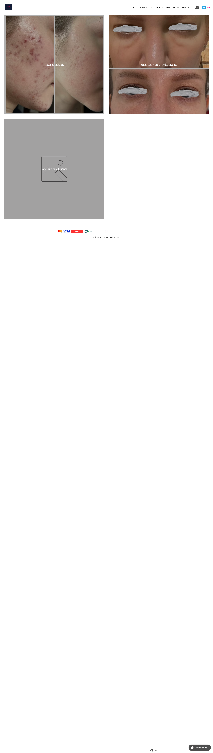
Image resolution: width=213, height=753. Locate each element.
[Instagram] (209, 7)
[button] (197, 7)
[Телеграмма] (204, 7)
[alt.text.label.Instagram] (106, 231)
